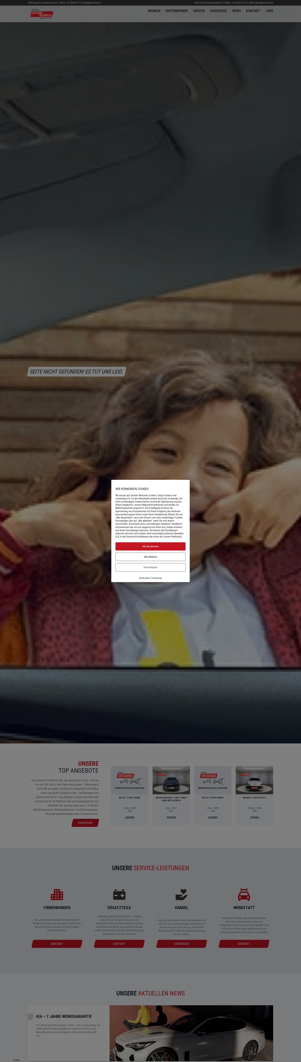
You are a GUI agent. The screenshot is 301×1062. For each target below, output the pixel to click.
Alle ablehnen (150, 556)
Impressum (157, 578)
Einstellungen (150, 567)
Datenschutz (144, 578)
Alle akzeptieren (150, 546)
